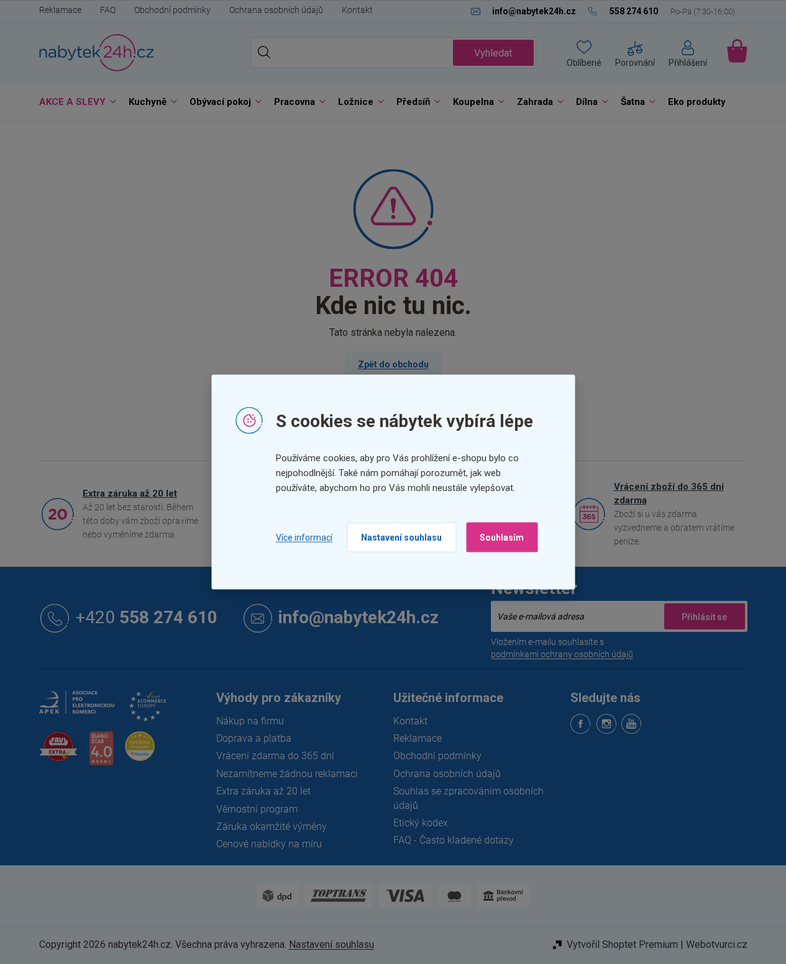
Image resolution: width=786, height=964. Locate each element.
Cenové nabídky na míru (269, 844)
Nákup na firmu (250, 721)
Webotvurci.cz (716, 944)
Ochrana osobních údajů (276, 10)
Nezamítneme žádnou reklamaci (287, 774)
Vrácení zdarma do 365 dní (275, 756)
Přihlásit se (704, 616)
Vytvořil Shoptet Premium (622, 944)
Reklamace (60, 10)
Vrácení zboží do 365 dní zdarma (669, 493)
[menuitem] (74, 102)
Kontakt (357, 10)
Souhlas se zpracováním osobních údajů (468, 798)
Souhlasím (502, 538)
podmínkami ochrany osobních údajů (562, 654)
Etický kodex (420, 823)
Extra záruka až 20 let (130, 493)
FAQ (108, 10)
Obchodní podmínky (172, 10)
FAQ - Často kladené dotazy (453, 840)
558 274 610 (146, 618)
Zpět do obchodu (393, 364)
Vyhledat (493, 53)
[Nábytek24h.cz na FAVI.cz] (58, 753)
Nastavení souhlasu (401, 538)
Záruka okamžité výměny (271, 826)
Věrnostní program (257, 809)
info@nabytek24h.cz (358, 618)
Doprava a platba (253, 738)
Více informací (304, 537)
